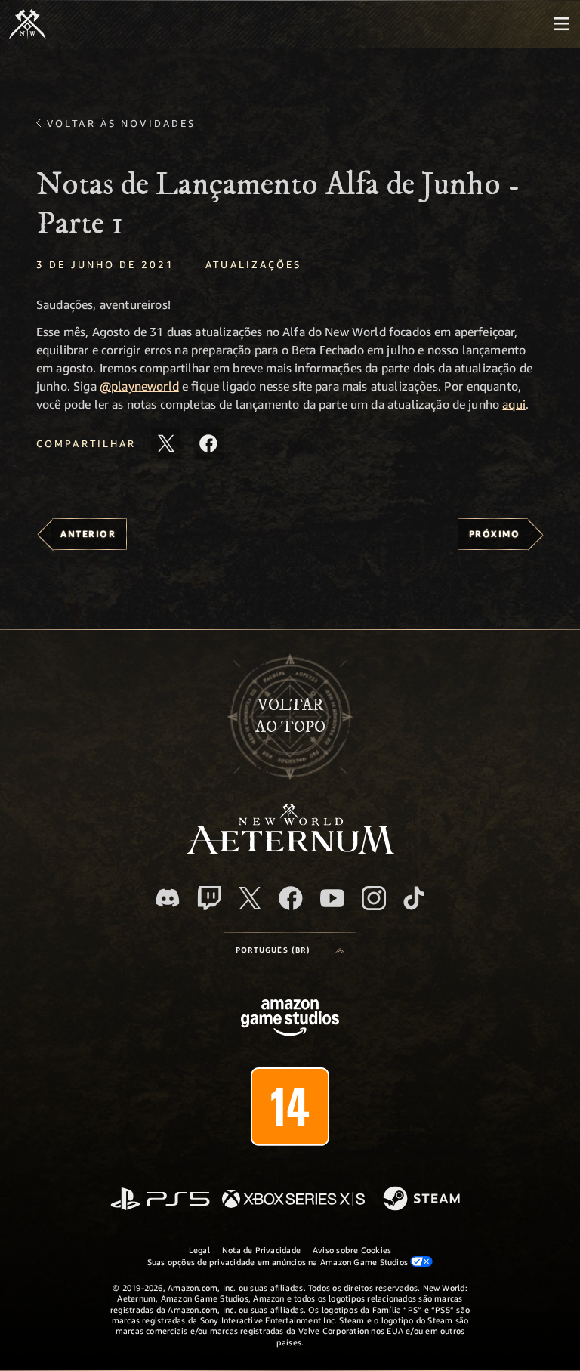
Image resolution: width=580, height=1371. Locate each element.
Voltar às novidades (121, 123)
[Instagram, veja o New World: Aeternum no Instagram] (374, 898)
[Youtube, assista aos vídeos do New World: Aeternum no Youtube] (332, 898)
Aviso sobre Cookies (352, 1250)
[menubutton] (562, 24)
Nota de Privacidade (261, 1250)
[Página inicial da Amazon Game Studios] (290, 1019)
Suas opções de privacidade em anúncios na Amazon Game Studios (279, 1262)
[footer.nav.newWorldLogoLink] (290, 850)
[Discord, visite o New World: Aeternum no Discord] (168, 897)
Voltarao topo (290, 716)
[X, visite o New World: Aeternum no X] (250, 898)
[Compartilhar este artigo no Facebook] (208, 443)
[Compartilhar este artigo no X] (166, 443)
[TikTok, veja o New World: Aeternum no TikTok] (413, 898)
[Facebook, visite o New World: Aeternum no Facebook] (291, 898)
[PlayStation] (160, 1200)
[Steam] (423, 1199)
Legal (199, 1250)
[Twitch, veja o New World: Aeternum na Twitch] (209, 898)
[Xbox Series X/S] (293, 1200)
